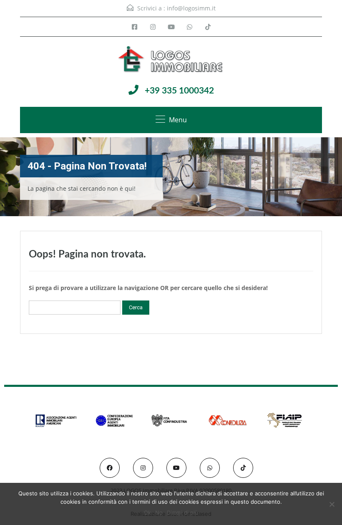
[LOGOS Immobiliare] (171, 60)
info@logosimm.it (191, 8)
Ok (147, 512)
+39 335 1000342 (179, 90)
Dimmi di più (182, 512)
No (159, 512)
